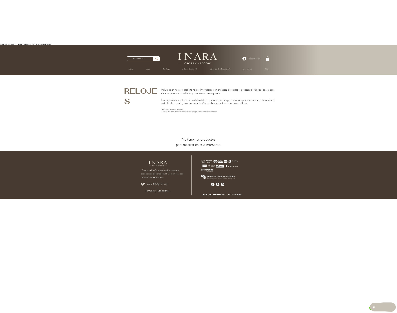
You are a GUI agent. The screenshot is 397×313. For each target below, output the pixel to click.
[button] (267, 58)
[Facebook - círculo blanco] (212, 184)
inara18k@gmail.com (157, 184)
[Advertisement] (93, 21)
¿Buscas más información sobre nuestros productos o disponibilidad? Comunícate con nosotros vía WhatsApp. (162, 174)
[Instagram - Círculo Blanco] (222, 184)
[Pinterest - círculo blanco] (217, 184)
